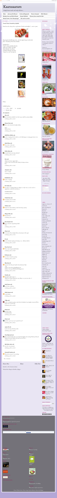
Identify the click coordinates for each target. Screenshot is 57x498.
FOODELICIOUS (8, 191)
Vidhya (6, 300)
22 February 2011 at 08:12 (10, 322)
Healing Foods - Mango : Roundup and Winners (49, 398)
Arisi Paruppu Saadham (48, 371)
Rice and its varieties (25, 18)
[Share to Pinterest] (20, 108)
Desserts (43, 224)
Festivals (43, 236)
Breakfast (7, 110)
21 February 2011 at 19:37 (10, 258)
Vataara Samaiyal (35, 14)
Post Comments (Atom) (12, 366)
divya (6, 115)
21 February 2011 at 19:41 (10, 270)
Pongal (43, 259)
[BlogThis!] (18, 108)
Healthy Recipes (45, 241)
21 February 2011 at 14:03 (10, 173)
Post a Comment (7, 358)
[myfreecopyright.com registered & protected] (11, 421)
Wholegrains (44, 278)
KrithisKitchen (7, 177)
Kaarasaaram (12, 6)
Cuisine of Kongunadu (24, 14)
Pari (16, 46)
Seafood (43, 268)
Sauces (43, 266)
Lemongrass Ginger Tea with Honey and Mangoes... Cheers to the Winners (48, 382)
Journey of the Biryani (12, 14)
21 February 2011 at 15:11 (10, 201)
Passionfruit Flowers (50, 360)
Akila (14, 47)
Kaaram (43, 248)
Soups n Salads (45, 269)
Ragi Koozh (48, 350)
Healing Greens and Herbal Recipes (10, 16)
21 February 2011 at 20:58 (10, 288)
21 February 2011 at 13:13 (10, 147)
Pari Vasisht (7, 185)
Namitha (6, 275)
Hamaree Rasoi (8, 123)
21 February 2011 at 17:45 (10, 234)
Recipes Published (24, 16)
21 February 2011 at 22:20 (10, 296)
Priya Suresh (7, 247)
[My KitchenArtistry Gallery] (48, 408)
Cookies (43, 222)
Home (4, 14)
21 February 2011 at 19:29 (10, 250)
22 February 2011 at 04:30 (10, 305)
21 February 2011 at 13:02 (10, 131)
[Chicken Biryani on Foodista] (5, 477)
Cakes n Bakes (45, 216)
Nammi (6, 319)
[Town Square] (6, 454)
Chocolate (44, 219)
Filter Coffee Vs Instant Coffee (49, 376)
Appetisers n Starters (46, 204)
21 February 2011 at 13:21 (10, 154)
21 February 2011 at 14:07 (10, 181)
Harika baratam (8, 292)
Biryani (43, 209)
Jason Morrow (32, 490)
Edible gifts (44, 229)
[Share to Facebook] (19, 108)
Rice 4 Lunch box (45, 263)
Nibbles (43, 258)
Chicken (43, 217)
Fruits (43, 239)
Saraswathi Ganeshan (9, 352)
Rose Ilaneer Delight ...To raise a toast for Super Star (50, 393)
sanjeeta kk (7, 327)
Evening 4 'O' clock (46, 232)
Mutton (43, 256)
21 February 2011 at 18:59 (10, 242)
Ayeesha (14, 52)
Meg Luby (7, 263)
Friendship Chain (45, 237)
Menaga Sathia (7, 213)
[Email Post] (15, 108)
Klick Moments (44, 14)
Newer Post (6, 364)
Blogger (41, 490)
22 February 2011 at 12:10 (10, 348)
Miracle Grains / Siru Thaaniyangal (11, 18)
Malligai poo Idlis (45, 251)
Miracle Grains (45, 253)
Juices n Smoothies (45, 246)
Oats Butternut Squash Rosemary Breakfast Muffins (49, 357)
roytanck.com (48, 183)
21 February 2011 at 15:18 (10, 209)
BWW (43, 214)
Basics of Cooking (45, 207)
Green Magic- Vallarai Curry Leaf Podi (49, 387)
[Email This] (17, 108)
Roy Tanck (45, 178)
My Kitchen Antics (8, 344)
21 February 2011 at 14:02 (10, 165)
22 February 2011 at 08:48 (10, 330)
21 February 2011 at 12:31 (10, 119)
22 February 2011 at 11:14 (10, 340)
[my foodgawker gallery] (48, 410)
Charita (13, 49)
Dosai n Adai (44, 227)
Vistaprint (49, 331)
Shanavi (6, 231)
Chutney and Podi (45, 221)
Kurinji (6, 309)
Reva (6, 159)
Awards (43, 205)
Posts (44, 187)
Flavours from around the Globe (37, 16)
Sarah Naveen (7, 284)
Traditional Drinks (45, 275)
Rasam (43, 261)
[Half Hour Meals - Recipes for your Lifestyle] (6, 458)
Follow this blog (28, 432)
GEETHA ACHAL (9, 135)
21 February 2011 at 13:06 (10, 139)
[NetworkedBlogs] (28, 431)
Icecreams (44, 244)
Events (43, 234)
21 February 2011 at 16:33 (10, 217)
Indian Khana (7, 143)
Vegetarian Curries (45, 276)
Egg (10, 110)
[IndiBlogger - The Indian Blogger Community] (6, 467)
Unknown (7, 205)
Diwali (43, 226)
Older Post (37, 364)
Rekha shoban (7, 151)
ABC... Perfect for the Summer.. (50, 366)
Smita (14, 50)
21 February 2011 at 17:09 (10, 226)
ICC (43, 243)
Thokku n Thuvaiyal (46, 273)
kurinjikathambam (8, 313)
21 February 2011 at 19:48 (10, 280)
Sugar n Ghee (44, 271)
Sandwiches (44, 264)
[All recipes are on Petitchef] (5, 472)
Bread (43, 211)
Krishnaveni (7, 255)
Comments (45, 189)
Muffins (43, 254)
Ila (5, 239)
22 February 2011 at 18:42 (10, 356)
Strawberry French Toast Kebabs (12, 41)
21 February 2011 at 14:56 (10, 193)
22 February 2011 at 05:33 (10, 314)
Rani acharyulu (8, 221)
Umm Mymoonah (8, 335)
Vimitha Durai (7, 198)
